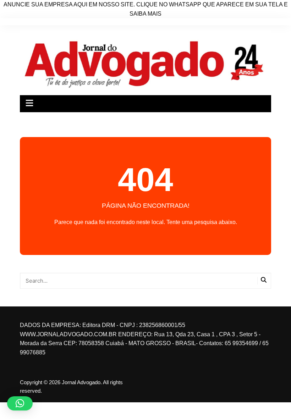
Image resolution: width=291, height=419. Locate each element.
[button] (20, 403)
